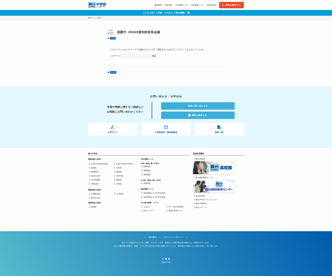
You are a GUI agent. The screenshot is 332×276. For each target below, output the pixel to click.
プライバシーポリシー (173, 237)
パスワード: (115, 56)
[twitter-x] (163, 259)
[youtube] (166, 259)
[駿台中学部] (97, 5)
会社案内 (153, 237)
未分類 (113, 38)
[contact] (169, 259)
